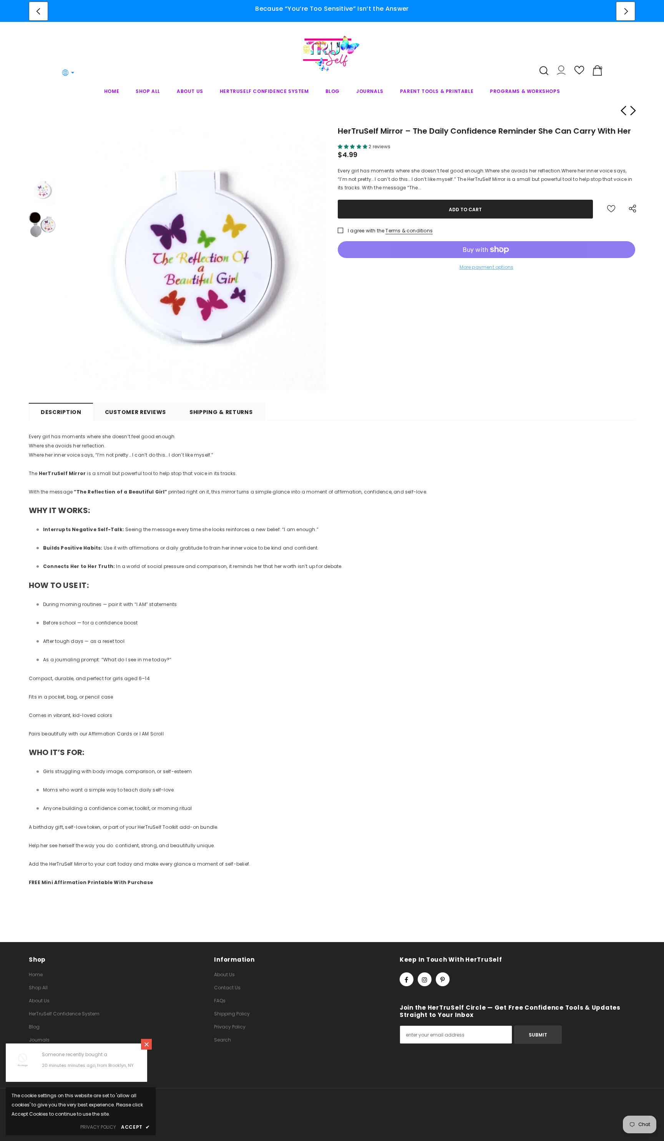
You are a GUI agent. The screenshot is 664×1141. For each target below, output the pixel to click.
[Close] (146, 1044)
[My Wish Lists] (579, 73)
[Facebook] (406, 979)
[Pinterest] (443, 979)
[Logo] (332, 53)
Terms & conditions (409, 230)
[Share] (630, 209)
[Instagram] (425, 979)
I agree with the (366, 230)
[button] (353, 146)
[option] (332, 8)
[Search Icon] (544, 70)
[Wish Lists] (611, 209)
